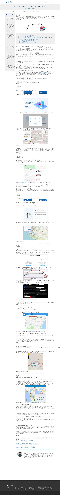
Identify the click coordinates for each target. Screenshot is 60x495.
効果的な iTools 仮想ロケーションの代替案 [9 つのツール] (36, 331)
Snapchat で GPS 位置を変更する (32, 402)
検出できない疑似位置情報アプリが (23, 182)
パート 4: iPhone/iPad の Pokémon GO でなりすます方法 (28, 39)
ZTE (44, 486)
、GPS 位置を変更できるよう (24, 339)
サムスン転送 (23, 486)
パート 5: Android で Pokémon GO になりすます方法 (27, 40)
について (16, 485)
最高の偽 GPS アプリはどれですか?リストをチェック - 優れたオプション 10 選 (10, 47)
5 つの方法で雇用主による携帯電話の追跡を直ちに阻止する (29, 299)
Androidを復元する (31, 489)
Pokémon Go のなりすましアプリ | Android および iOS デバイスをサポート (27, 442)
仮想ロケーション (15, 11)
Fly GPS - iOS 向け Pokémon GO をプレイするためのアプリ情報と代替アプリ (27, 444)
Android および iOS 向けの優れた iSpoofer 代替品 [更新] (24, 440)
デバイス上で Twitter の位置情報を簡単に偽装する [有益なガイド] (10, 51)
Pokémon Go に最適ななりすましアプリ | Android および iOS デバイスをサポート (11, 41)
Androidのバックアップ (32, 488)
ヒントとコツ (42, 489)
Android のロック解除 (48, 487)
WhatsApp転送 (31, 487)
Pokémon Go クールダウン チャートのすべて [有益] (27, 145)
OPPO (49, 486)
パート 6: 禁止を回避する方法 (23, 41)
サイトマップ (17, 488)
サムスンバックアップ (24, 485)
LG (41, 485)
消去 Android (43, 487)
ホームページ (7, 11)
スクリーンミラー (31, 486)
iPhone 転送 (43, 488)
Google (47, 486)
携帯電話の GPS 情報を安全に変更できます (45, 72)
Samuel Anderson (27, 8)
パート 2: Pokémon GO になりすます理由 (25, 36)
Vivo (51, 486)
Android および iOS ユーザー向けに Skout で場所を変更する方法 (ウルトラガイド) (11, 57)
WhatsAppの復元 (23, 489)
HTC (51, 485)
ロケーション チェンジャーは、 (21, 71)
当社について (47, 2)
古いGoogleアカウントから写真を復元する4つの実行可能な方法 (25, 446)
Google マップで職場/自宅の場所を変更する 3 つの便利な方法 (25, 447)
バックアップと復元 (23, 488)
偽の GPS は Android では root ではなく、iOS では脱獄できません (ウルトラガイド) (11, 67)
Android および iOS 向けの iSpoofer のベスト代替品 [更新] (11, 62)
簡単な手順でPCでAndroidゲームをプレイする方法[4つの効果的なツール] (27, 443)
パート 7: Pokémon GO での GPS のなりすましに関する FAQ (28, 42)
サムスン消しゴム (23, 487)
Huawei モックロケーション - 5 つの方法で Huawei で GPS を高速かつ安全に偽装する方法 (10, 26)
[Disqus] (35, 470)
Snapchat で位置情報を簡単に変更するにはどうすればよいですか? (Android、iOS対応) (11, 36)
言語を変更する (8, 487)
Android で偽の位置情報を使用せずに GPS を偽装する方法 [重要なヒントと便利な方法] (11, 20)
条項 (15, 487)
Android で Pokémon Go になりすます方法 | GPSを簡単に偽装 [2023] (11, 30)
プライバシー (17, 486)
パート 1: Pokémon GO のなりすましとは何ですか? (27, 35)
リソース (40, 2)
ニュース (45, 489)
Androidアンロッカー (32, 485)
